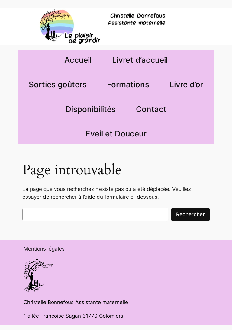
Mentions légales (44, 249)
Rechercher (190, 214)
